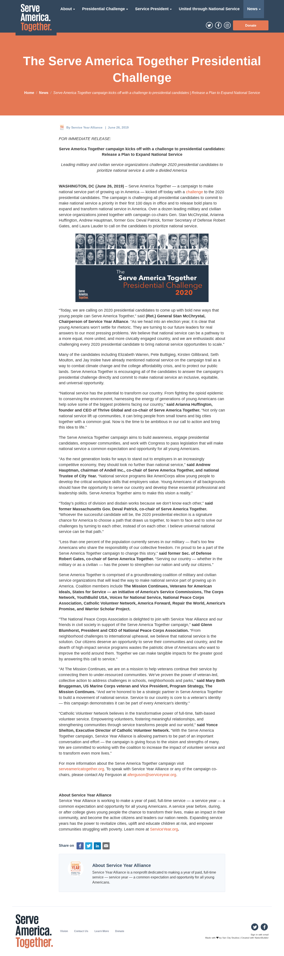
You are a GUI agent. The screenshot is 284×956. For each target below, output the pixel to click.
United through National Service (209, 9)
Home (29, 93)
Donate (250, 25)
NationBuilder (261, 937)
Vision (64, 931)
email (265, 934)
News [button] (253, 9)
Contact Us (81, 931)
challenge (194, 192)
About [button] (66, 9)
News (43, 93)
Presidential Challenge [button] (104, 9)
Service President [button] (152, 9)
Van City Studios (230, 937)
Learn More (102, 931)
